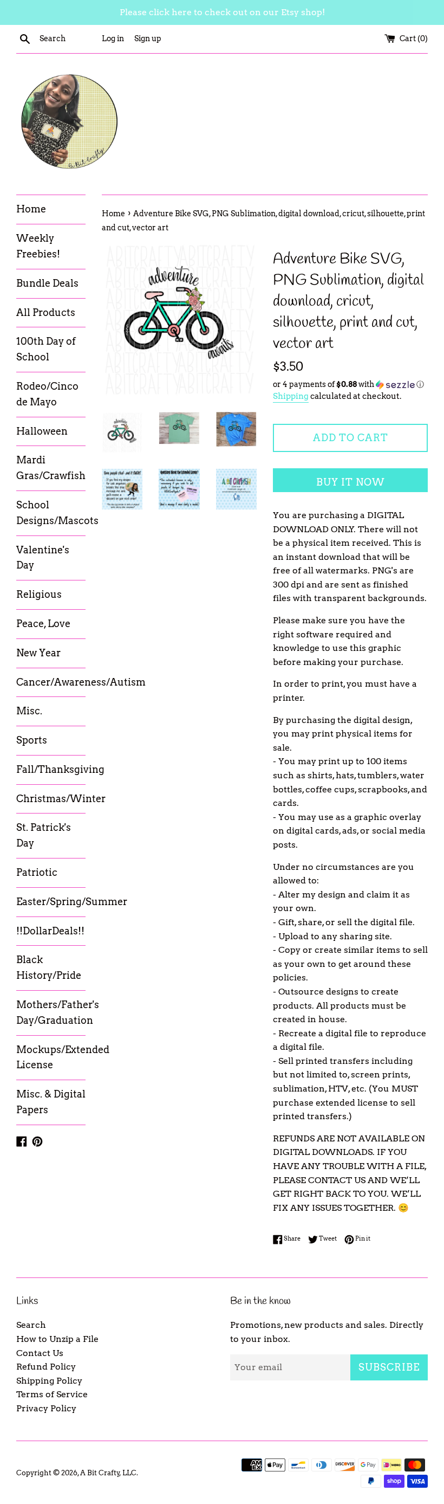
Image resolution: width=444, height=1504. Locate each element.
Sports (31, 740)
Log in (113, 38)
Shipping (291, 396)
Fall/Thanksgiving (51, 769)
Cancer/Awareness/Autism (51, 682)
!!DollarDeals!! (50, 931)
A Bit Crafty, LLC (108, 1473)
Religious (39, 594)
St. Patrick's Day (43, 835)
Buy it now (350, 482)
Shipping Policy (49, 1381)
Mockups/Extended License (51, 1057)
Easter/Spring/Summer (51, 901)
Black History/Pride (48, 967)
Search (31, 1325)
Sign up (147, 38)
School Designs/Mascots (51, 512)
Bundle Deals (47, 283)
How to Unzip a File (57, 1339)
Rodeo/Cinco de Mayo (47, 394)
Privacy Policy (46, 1408)
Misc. (29, 711)
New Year (38, 653)
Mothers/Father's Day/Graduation (51, 1012)
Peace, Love (43, 623)
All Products (45, 312)
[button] (350, 384)
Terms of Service (52, 1394)
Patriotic (36, 872)
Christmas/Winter (51, 798)
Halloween (42, 431)
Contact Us (39, 1353)
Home (31, 209)
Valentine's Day (42, 557)
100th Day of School (46, 349)
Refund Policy (46, 1366)
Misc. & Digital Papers (51, 1101)
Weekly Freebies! (38, 246)
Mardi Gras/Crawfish (51, 467)
